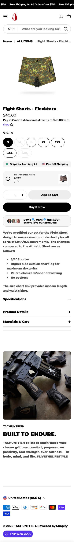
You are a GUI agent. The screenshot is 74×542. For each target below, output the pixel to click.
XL (44, 142)
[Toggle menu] (5, 16)
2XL (58, 142)
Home (7, 41)
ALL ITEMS (25, 41)
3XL (10, 153)
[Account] (61, 16)
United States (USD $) (24, 498)
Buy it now (37, 207)
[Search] (65, 29)
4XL (27, 154)
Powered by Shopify (52, 526)
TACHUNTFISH (25, 526)
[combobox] (37, 29)
